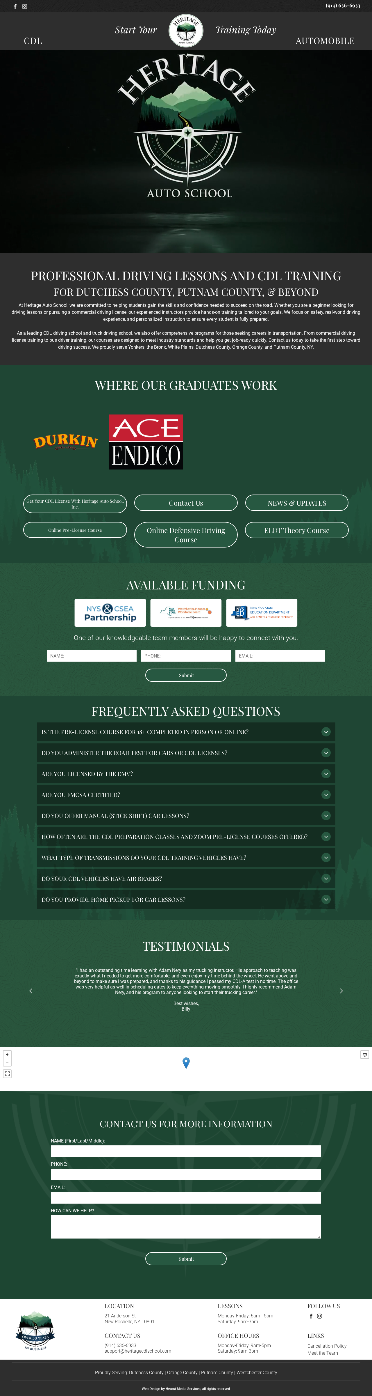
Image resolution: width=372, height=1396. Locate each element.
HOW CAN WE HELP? (72, 1210)
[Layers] (365, 1054)
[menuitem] (30, 40)
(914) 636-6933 (120, 1345)
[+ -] (186, 1069)
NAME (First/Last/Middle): (78, 1141)
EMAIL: (58, 1187)
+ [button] (7, 1054)
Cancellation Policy (327, 1346)
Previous (30, 990)
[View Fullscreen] (7, 1074)
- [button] (7, 1062)
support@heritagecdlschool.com (138, 1351)
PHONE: (59, 1164)
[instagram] (24, 7)
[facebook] (15, 7)
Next (341, 990)
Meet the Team (322, 1353)
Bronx (160, 347)
